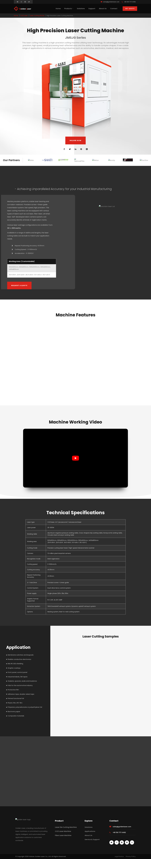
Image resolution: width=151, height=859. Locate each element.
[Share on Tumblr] (87, 149)
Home (58, 8)
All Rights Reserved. (58, 856)
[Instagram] (21, 1)
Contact (113, 8)
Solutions (81, 8)
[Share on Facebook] (64, 149)
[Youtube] (17, 1)
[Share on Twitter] (70, 149)
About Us (103, 8)
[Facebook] (122, 842)
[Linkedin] (127, 842)
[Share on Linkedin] (75, 149)
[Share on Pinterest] (81, 149)
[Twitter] (29, 1)
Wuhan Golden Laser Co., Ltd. (40, 856)
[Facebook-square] (25, 1)
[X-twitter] (132, 842)
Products (68, 8)
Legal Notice (119, 856)
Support (91, 8)
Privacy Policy (131, 856)
